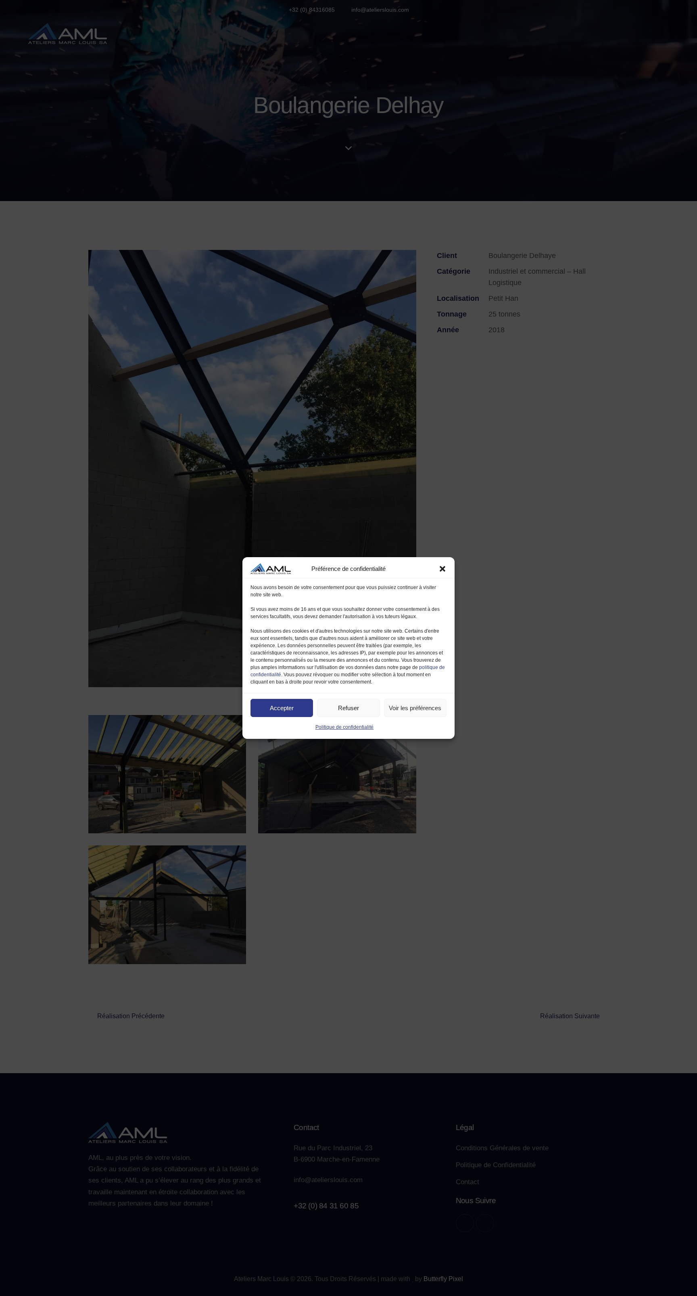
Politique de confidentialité (344, 727)
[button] (442, 569)
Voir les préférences (415, 708)
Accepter (282, 708)
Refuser (348, 708)
